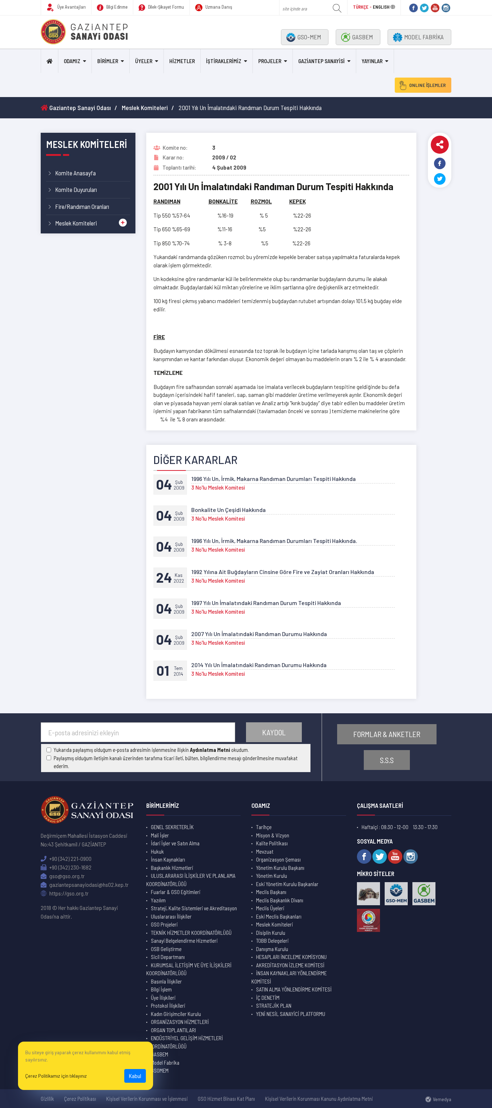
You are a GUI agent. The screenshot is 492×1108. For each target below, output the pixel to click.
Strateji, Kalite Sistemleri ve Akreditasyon (194, 908)
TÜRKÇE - (363, 7)
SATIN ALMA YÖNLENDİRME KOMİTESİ (294, 989)
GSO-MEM (309, 36)
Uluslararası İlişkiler (171, 916)
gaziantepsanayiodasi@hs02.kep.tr (88, 884)
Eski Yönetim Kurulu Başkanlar (287, 884)
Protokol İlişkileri (168, 1005)
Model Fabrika (165, 1062)
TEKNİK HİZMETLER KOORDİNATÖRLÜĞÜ (191, 932)
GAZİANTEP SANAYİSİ (321, 61)
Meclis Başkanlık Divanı (279, 900)
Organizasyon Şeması (278, 859)
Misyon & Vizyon (272, 835)
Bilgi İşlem (161, 989)
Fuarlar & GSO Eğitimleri (175, 892)
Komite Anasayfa (75, 172)
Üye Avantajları (71, 7)
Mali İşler (160, 835)
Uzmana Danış (218, 7)
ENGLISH (381, 7)
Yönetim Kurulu (271, 875)
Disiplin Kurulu (270, 932)
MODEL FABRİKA (424, 36)
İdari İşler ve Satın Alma (175, 843)
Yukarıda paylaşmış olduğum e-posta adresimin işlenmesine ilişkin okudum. (151, 749)
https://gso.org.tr (68, 893)
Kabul (135, 1075)
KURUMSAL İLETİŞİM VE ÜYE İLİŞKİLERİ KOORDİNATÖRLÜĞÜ (189, 969)
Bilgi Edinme (116, 7)
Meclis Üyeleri (270, 908)
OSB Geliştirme (166, 949)
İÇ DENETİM (267, 997)
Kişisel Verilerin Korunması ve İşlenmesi (147, 1098)
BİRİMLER (107, 61)
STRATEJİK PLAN (273, 1005)
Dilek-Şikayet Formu (165, 7)
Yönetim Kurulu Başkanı (280, 867)
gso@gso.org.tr (66, 875)
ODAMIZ (72, 61)
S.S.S (387, 760)
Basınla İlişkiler (166, 981)
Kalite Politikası (272, 843)
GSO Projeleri (164, 924)
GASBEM (362, 36)
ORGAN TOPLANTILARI (173, 1030)
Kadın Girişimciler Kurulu (176, 1014)
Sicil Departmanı (168, 957)
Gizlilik (47, 1098)
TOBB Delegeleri (272, 940)
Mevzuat (264, 851)
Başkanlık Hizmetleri (172, 867)
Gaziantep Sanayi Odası (79, 107)
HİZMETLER (182, 61)
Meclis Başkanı (271, 892)
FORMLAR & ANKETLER (386, 734)
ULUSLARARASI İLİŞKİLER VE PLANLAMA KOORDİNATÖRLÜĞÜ (191, 879)
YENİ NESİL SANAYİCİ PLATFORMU (290, 1014)
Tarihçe (264, 827)
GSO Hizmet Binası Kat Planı (226, 1098)
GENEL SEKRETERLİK (172, 827)
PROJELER (269, 61)
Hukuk (157, 851)
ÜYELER (143, 61)
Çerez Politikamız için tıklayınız (56, 1076)
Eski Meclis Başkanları (278, 916)
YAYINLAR (372, 61)
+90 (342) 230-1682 (69, 867)
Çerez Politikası (80, 1098)
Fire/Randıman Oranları (82, 206)
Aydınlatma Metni (210, 749)
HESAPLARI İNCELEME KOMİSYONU (291, 957)
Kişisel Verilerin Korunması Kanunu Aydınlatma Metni (319, 1098)
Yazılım (158, 900)
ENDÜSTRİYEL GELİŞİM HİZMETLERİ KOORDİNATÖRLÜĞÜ (184, 1042)
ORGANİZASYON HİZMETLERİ (180, 1022)
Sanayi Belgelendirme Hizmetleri (184, 940)
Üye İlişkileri (163, 997)
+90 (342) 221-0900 (69, 858)
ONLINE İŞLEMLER (427, 85)
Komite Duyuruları (76, 189)
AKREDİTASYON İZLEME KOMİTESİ (290, 965)
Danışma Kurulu (272, 949)
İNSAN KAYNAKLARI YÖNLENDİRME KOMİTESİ (289, 977)
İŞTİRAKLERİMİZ (223, 61)
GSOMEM (160, 1070)
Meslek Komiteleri (145, 107)
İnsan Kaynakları (168, 859)
